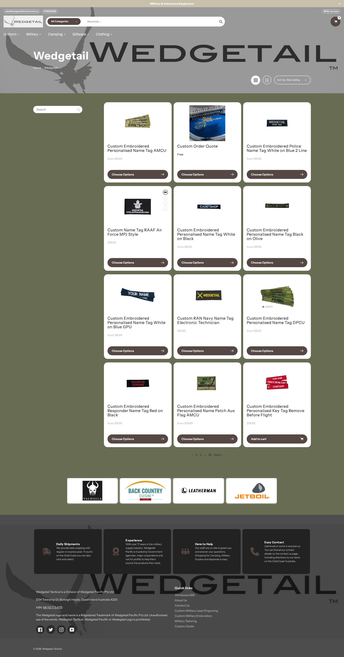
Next (217, 455)
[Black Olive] (165, 197)
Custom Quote (184, 626)
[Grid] (255, 80)
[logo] (238, 490)
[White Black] (165, 192)
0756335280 (50, 11)
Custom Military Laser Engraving (196, 610)
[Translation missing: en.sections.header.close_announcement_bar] (339, 3)
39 (210, 455)
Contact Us (182, 605)
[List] (267, 80)
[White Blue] (165, 203)
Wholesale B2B (185, 595)
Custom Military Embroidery (193, 616)
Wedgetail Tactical (52, 648)
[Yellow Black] (165, 208)
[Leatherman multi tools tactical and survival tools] (132, 490)
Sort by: (281, 79)
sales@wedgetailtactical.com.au (22, 11)
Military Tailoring (186, 621)
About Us (181, 600)
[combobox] (57, 109)
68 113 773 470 (52, 607)
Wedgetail (51, 67)
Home (37, 67)
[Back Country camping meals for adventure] (79, 490)
